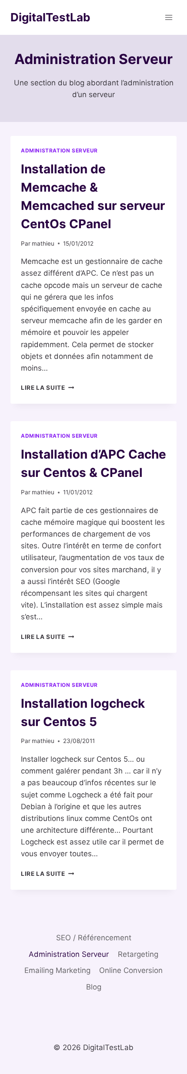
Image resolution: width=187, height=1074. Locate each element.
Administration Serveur (59, 150)
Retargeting (138, 954)
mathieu (43, 243)
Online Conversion (131, 970)
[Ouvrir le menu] (168, 17)
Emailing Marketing (57, 970)
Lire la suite (47, 387)
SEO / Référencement (93, 937)
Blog (93, 987)
